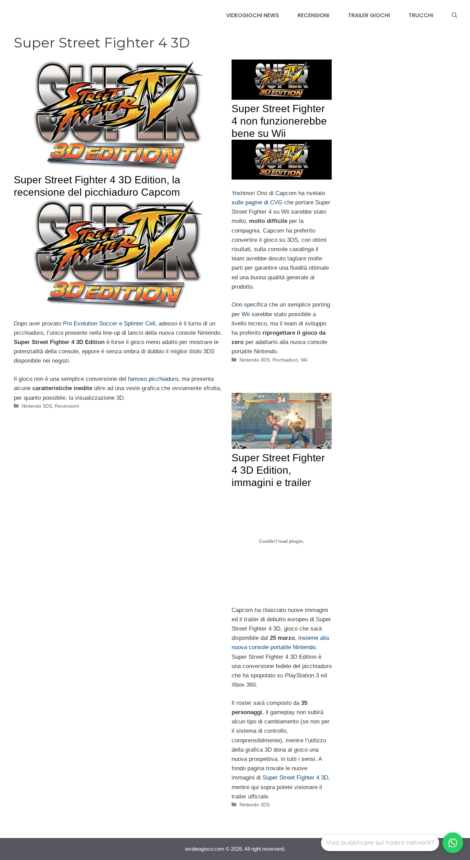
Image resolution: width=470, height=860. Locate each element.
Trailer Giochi (369, 15)
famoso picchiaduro (153, 379)
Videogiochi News (252, 15)
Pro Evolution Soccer (90, 323)
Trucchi (420, 15)
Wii (246, 314)
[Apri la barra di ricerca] (454, 15)
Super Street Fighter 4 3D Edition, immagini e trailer (278, 470)
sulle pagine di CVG (257, 202)
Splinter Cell (139, 323)
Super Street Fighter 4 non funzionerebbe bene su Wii (279, 121)
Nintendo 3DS (37, 406)
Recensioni (313, 15)
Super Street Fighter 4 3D (295, 777)
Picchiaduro (285, 360)
